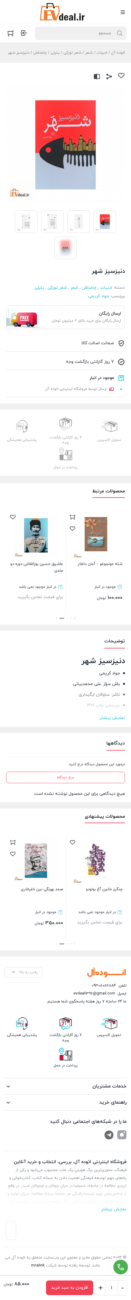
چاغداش (40, 52)
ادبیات (102, 52)
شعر (89, 52)
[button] (74, 618)
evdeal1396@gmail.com (94, 993)
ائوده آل (118, 52)
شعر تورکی (72, 52)
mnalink (38, 1265)
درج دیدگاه (65, 777)
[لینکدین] (109, 1134)
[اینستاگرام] (121, 1134)
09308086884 (104, 985)
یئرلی (55, 52)
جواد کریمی (98, 296)
